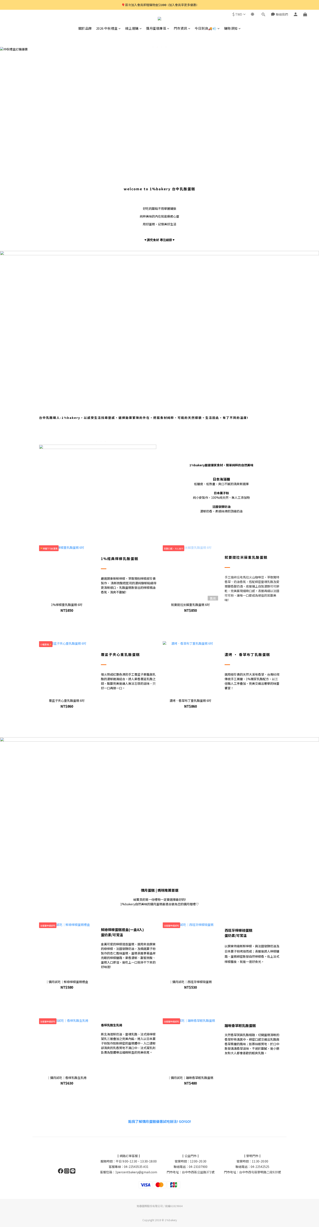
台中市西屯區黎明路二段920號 (260, 1172)
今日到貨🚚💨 (206, 28)
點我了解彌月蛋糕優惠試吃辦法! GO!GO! (159, 1121)
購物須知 (231, 28)
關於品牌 (85, 28)
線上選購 (132, 28)
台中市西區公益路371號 (198, 1172)
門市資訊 (180, 28)
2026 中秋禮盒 (107, 28)
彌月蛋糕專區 (156, 28)
